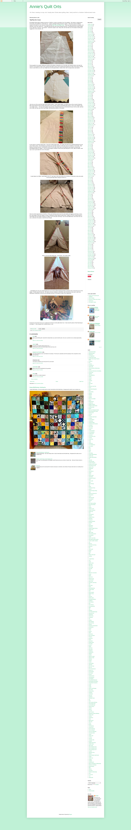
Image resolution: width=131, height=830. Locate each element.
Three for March (92, 730)
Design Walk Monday (93, 454)
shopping (90, 696)
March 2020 (90, 82)
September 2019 (91, 91)
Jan (89, 542)
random (90, 660)
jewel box (90, 546)
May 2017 (89, 130)
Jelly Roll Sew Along (92, 544)
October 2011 (90, 223)
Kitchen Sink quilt (92, 554)
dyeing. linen (91, 467)
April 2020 (90, 81)
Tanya (34, 373)
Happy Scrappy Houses (93, 528)
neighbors (91, 600)
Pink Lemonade (92, 635)
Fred (89, 501)
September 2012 (91, 208)
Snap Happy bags (92, 703)
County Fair (91, 439)
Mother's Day (91, 593)
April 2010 (90, 248)
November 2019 (91, 88)
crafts (36, 330)
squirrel (90, 709)
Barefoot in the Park (92, 386)
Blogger (70, 814)
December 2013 (91, 187)
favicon (90, 489)
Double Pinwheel (92, 462)
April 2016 (90, 148)
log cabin (90, 568)
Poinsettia (90, 643)
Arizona (90, 377)
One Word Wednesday (93, 611)
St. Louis (90, 710)
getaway (90, 515)
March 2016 (90, 149)
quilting (90, 654)
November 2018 (91, 105)
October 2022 (90, 39)
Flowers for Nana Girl (93, 493)
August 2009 (90, 259)
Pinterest (90, 636)
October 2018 (90, 106)
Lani (89, 560)
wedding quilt (91, 762)
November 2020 (91, 71)
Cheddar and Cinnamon (93, 423)
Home (57, 381)
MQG (90, 595)
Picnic (90, 629)
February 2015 (90, 167)
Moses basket (91, 592)
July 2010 (89, 244)
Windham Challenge (92, 764)
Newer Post (32, 381)
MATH (90, 575)
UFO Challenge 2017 (93, 749)
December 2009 (91, 254)
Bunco (90, 415)
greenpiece (91, 525)
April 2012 (90, 215)
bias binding (91, 391)
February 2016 (90, 151)
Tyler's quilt (91, 745)
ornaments (91, 617)
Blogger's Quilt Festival (93, 405)
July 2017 (89, 127)
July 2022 (89, 43)
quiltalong (90, 650)
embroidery (91, 476)
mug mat (90, 596)
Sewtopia (90, 692)
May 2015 (89, 163)
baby (90, 382)
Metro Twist (91, 581)
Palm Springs (91, 621)
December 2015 (91, 153)
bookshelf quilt (91, 407)
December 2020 (91, 70)
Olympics (90, 610)
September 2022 (91, 41)
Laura (90, 561)
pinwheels (91, 638)
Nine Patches (91, 604)
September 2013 (91, 191)
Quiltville (90, 659)
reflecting (90, 664)
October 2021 (90, 56)
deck (90, 451)
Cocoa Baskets (91, 432)
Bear (90, 390)
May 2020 (89, 80)
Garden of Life (91, 508)
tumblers (90, 741)
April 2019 (90, 98)
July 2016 (89, 144)
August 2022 (90, 42)
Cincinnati (91, 428)
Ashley (90, 379)
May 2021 (89, 63)
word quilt (90, 770)
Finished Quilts (91, 790)
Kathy (90, 551)
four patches (91, 499)
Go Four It (90, 519)
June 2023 (90, 28)
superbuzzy (91, 717)
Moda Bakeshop (92, 588)
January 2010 (90, 252)
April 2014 (90, 181)
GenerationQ (91, 514)
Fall (89, 485)
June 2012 (90, 212)
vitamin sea (91, 757)
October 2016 (90, 139)
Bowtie (90, 408)
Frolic (90, 505)
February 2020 (90, 84)
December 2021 (91, 53)
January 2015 (90, 169)
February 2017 (90, 134)
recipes (90, 661)
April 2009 (90, 265)
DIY (37, 330)
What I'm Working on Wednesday (95, 763)
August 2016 (90, 142)
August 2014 (90, 176)
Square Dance (91, 706)
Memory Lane (91, 578)
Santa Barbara (91, 677)
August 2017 (90, 126)
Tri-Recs (90, 737)
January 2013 (90, 202)
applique (90, 373)
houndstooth (91, 535)
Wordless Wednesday (93, 771)
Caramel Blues (91, 419)
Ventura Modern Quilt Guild (94, 755)
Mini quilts (91, 585)
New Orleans (91, 602)
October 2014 (90, 173)
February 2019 (90, 100)
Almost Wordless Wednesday (94, 368)
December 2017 (91, 120)
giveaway (90, 518)
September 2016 (91, 141)
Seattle (90, 686)
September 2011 (91, 224)
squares (90, 707)
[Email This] (39, 328)
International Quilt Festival (93, 539)
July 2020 (89, 77)
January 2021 (90, 68)
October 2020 (90, 73)
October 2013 (90, 190)
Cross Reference (92, 444)
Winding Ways (91, 766)
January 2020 (90, 85)
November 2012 (91, 205)
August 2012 (90, 209)
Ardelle (90, 376)
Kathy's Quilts (92, 315)
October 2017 (90, 123)
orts (89, 618)
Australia (90, 380)
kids (89, 553)
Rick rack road (91, 666)
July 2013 (89, 194)
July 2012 (89, 210)
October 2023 (90, 24)
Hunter (90, 536)
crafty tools (91, 443)
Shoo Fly (90, 695)
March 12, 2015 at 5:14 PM (38, 363)
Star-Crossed (91, 712)
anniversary (91, 372)
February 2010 (90, 251)
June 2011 (90, 229)
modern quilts (91, 589)
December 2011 (91, 220)
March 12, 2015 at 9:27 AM (38, 356)
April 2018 (90, 114)
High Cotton (91, 532)
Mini (89, 583)
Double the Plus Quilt (93, 464)
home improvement (92, 533)
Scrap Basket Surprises (93, 682)
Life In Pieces (91, 339)
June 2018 (90, 112)
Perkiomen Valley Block (93, 625)
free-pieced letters (92, 504)
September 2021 (91, 57)
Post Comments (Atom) (39, 383)
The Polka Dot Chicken (93, 307)
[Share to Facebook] (43, 328)
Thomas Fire (91, 727)
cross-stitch (91, 446)
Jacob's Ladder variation (93, 540)
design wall (91, 455)
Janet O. (34, 344)
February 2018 (90, 117)
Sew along (91, 689)
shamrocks (91, 693)
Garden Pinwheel (92, 510)
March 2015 (90, 166)
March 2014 (90, 183)
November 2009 (91, 255)
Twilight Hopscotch (92, 742)
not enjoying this (92, 606)
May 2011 (89, 230)
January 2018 (90, 119)
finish (90, 492)
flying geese (91, 494)
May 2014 (89, 180)
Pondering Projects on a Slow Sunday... (97, 309)
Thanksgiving (91, 725)
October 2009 (90, 256)
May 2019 (89, 96)
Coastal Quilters (92, 430)
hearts (90, 531)
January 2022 (90, 52)
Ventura (90, 753)
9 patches (90, 361)
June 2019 (90, 95)
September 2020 (91, 74)
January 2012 (90, 219)
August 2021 (90, 59)
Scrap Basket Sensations (93, 681)
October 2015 (90, 156)
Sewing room (91, 691)
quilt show (91, 649)
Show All (100, 347)
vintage (90, 756)
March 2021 (90, 66)
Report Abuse (91, 271)
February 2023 (90, 34)
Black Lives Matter (92, 398)
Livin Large (91, 567)
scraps (90, 684)
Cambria (90, 418)
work (90, 773)
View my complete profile (92, 807)
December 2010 (91, 237)
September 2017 (91, 124)
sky (89, 699)
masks (90, 574)
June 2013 (90, 195)
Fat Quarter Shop (92, 487)
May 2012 (89, 213)
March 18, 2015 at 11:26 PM (38, 376)
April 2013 (90, 198)
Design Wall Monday (92, 457)
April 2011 (89, 231)
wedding (90, 760)
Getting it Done (91, 517)
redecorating (91, 663)
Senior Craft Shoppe (92, 688)
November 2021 (91, 55)
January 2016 (90, 152)
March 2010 (90, 249)
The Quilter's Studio (92, 302)
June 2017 (90, 128)
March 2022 (90, 49)
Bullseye (90, 414)
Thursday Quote (92, 732)
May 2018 (89, 113)
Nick (89, 603)
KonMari (90, 556)
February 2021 (90, 67)
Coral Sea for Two (92, 436)
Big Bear (90, 394)
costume (90, 437)
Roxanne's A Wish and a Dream (94, 299)
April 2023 (90, 31)
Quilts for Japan (92, 656)
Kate (34, 336)
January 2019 (90, 102)
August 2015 (90, 159)
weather (90, 759)
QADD (90, 646)
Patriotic (90, 624)
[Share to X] (41, 328)
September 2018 (91, 107)
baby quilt (90, 383)
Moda (90, 586)
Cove (34, 330)
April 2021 (90, 64)
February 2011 (90, 234)
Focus (90, 496)
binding (90, 396)
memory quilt (91, 579)
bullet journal (91, 412)
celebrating (91, 421)
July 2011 (89, 227)
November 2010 (91, 238)
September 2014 (91, 174)
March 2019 (90, 99)
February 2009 (90, 268)
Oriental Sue (91, 615)
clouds (90, 429)
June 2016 (90, 145)
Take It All (90, 721)
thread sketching (92, 728)
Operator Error (91, 613)
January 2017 (90, 135)
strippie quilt (91, 714)
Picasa (90, 628)
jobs (89, 547)
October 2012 (90, 206)
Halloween (91, 526)
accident (90, 364)
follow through (91, 497)
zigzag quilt (91, 777)
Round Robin (91, 671)
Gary (90, 512)
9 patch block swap (92, 357)
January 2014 (90, 185)
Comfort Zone (91, 433)
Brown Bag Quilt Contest (93, 411)
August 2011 (90, 226)
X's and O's (91, 774)
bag (89, 384)
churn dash (91, 426)
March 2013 (90, 199)
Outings (90, 620)
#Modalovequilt (91, 353)
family (90, 486)
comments (91, 435)
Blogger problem (92, 404)
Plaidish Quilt (91, 642)
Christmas (91, 425)
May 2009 (89, 263)
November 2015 (91, 155)
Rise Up (90, 667)
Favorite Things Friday (93, 490)
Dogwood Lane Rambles (37, 352)
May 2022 (89, 46)
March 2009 (90, 266)
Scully (90, 685)
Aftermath (38, 465)
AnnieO (96, 795)
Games (90, 507)
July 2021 (89, 60)
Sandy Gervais (91, 675)
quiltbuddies (91, 652)
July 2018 (89, 110)
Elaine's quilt (91, 475)
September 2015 (91, 158)
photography (91, 627)
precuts (90, 645)
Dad (89, 447)
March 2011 (90, 233)
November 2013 (91, 188)
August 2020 (90, 75)
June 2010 (90, 245)
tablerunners (91, 720)
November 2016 (91, 138)
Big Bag (90, 393)
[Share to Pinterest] (44, 328)
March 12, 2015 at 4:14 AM (38, 340)
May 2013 (89, 197)
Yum (89, 776)
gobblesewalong (92, 521)
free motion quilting (92, 503)
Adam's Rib (91, 366)
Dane (90, 448)
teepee (40, 330)
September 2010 (91, 241)
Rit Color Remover (92, 668)
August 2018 (90, 109)
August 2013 (90, 192)
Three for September (92, 731)
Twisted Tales (91, 744)
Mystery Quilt (91, 597)
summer (90, 716)
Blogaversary (91, 401)
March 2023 (90, 32)
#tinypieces (91, 354)
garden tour (91, 511)
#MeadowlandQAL (92, 351)
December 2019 (91, 87)
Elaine (90, 473)
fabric (90, 482)
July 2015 (89, 160)
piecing (90, 631)
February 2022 (90, 50)
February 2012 (90, 217)
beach (90, 387)
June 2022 (90, 45)
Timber (90, 734)
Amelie (90, 369)
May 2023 (89, 29)
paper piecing (91, 622)
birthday (90, 397)
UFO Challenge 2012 (93, 748)
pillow (90, 632)
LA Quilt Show (91, 558)
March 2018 (90, 116)
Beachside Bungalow (93, 389)
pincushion (91, 634)
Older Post (81, 381)
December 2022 (91, 36)
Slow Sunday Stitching (93, 702)
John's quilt (91, 549)
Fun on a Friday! (97, 332)
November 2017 (91, 121)
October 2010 (90, 240)
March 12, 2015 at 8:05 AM (38, 348)
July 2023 (89, 27)
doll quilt (90, 460)
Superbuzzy (91, 300)
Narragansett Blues (92, 599)
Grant (90, 524)
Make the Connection (93, 572)
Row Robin (91, 673)
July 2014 (89, 177)
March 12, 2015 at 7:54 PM (38, 369)
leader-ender (91, 563)
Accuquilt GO (91, 365)
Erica (90, 479)
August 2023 (90, 25)
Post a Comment (34, 379)
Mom (90, 590)
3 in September (91, 356)
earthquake (91, 468)
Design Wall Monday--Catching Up (38, 387)
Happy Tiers (91, 529)
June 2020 (90, 78)
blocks (90, 400)
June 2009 (90, 262)
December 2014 (91, 170)
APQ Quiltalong (91, 375)
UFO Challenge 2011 (93, 746)
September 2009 (91, 258)
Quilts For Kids (91, 657)
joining (90, 550)
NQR (90, 607)
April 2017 (90, 131)
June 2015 (90, 162)
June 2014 (90, 178)
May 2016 (89, 146)
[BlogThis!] (40, 328)
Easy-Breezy (91, 471)
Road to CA (91, 670)
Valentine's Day (91, 752)
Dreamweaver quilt (92, 465)
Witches (90, 769)
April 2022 (90, 48)
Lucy (90, 571)
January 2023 (90, 35)
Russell (90, 674)
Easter (90, 469)
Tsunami (90, 738)
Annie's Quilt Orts (45, 6)
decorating (91, 453)
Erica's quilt (91, 480)
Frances (90, 500)
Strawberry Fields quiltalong (94, 713)
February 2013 (90, 201)
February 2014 (90, 184)
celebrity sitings (91, 422)
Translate (97, 784)
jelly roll (90, 543)
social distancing (92, 705)
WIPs (90, 767)
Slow (90, 700)
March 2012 (90, 216)
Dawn (90, 450)
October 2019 (90, 89)
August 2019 (90, 92)
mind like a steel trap (92, 582)
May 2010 (89, 247)
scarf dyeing (91, 678)
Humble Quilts (92, 331)
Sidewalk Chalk (92, 698)
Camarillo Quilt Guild (92, 416)
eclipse (90, 472)
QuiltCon (90, 653)
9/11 (89, 362)
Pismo (90, 639)
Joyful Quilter (35, 366)
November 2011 (91, 222)
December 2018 (91, 103)
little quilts (90, 564)
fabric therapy (91, 483)
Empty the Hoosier (92, 478)
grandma (90, 522)
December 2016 (91, 137)
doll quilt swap (91, 461)
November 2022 (91, 38)
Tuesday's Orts (91, 739)
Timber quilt (91, 735)
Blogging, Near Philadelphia (94, 323)
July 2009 (89, 261)
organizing (91, 614)
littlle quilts (91, 565)
